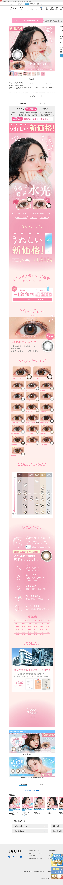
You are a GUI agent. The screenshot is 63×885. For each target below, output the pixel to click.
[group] (14, 806)
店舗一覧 (56, 9)
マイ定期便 (52, 9)
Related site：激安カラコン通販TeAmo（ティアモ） (34, 871)
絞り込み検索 (31, 9)
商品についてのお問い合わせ (32, 790)
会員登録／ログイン (34, 850)
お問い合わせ (51, 855)
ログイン (36, 9)
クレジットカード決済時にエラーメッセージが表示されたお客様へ (18, 1)
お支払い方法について (21, 826)
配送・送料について (20, 831)
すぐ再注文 (46, 9)
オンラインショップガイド (35, 853)
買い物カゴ (41, 8)
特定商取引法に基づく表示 (35, 858)
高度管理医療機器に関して (54, 850)
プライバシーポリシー (53, 853)
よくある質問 (32, 855)
